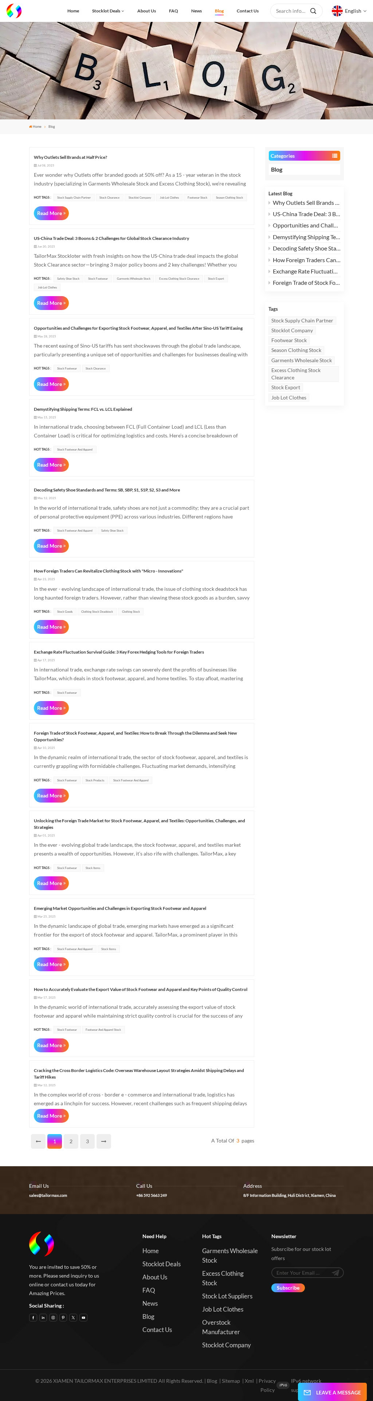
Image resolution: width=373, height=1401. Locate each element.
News (196, 11)
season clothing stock (296, 350)
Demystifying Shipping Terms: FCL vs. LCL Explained (307, 236)
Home (73, 11)
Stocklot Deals (106, 11)
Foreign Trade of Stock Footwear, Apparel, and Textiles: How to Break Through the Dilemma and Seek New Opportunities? (307, 282)
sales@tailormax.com (48, 1195)
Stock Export (285, 387)
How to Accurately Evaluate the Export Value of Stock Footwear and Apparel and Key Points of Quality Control (140, 989)
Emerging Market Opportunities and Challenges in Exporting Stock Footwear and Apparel (120, 908)
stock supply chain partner (302, 320)
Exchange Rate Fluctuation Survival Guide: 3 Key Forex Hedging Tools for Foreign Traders (307, 271)
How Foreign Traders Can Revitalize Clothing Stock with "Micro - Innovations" (307, 259)
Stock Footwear (98, 278)
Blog (219, 11)
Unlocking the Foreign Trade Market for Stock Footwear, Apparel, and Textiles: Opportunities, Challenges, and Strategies (139, 824)
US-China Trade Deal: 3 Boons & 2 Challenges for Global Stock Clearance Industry (307, 213)
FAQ (173, 11)
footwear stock (289, 340)
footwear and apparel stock (103, 1029)
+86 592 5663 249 (151, 1195)
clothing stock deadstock (97, 611)
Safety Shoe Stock (68, 278)
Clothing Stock (131, 611)
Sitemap (231, 1381)
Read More (49, 213)
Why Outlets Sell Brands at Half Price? (307, 202)
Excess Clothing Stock (223, 1278)
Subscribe (288, 1288)
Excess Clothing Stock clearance (296, 373)
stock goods (64, 611)
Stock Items (93, 868)
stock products (95, 780)
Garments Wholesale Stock (301, 360)
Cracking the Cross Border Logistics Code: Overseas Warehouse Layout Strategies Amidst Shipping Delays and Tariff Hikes (139, 1074)
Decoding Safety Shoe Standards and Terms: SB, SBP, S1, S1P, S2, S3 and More (307, 248)
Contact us (248, 11)
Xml (249, 1381)
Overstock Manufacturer (221, 1327)
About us (146, 11)
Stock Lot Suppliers (227, 1296)
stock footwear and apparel (75, 449)
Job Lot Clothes (288, 397)
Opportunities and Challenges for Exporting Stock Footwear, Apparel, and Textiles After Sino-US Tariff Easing (307, 225)
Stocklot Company (292, 330)
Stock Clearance (109, 197)
